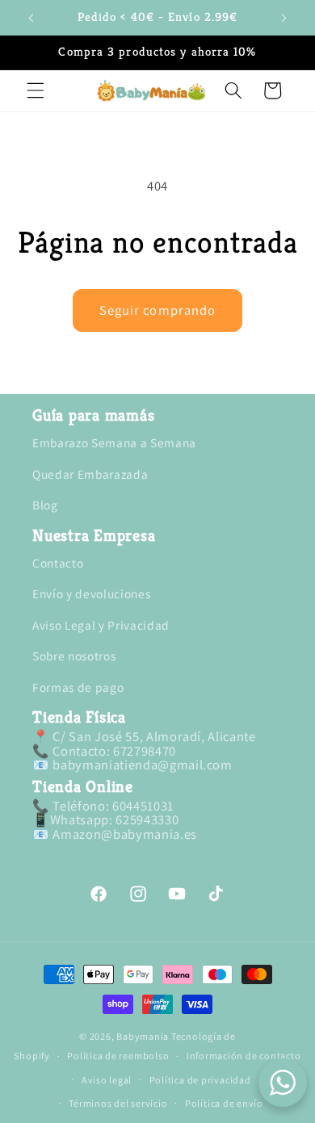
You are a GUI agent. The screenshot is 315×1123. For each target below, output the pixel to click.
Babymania (142, 1036)
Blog (45, 505)
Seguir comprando (157, 310)
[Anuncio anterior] (31, 18)
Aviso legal (107, 1080)
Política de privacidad (200, 1080)
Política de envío (224, 1103)
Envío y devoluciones (91, 593)
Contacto (57, 563)
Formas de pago (78, 687)
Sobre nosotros (74, 655)
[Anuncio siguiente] (284, 18)
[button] (35, 90)
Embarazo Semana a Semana (114, 442)
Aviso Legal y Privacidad (101, 625)
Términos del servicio (118, 1103)
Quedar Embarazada (90, 474)
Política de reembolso (118, 1056)
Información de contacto (244, 1056)
